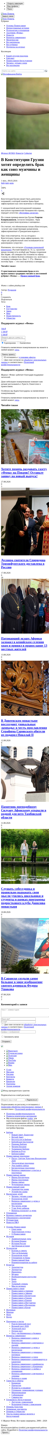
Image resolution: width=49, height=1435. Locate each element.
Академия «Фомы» (14, 33)
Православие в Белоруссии (23, 1296)
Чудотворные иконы (20, 1184)
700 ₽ (3, 329)
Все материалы (13, 42)
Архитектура (17, 1267)
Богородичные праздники (23, 1168)
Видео (9, 1317)
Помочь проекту (8, 354)
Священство (16, 1397)
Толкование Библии (20, 1149)
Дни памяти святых (20, 1165)
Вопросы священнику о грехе (24, 1357)
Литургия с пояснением (22, 1402)
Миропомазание (18, 1392)
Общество (10, 318)
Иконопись (16, 1272)
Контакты (10, 1077)
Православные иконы (16, 1175)
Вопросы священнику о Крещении (27, 1366)
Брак (8, 306)
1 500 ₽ (4, 332)
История (10, 1236)
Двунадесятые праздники (22, 1163)
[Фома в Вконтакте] (12, 1051)
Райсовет (10, 58)
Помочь (10, 14)
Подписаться (32, 1100)
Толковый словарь (19, 1284)
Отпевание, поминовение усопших (27, 1390)
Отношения (11, 1213)
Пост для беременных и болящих (26, 1333)
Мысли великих (18, 1286)
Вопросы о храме (19, 1378)
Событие (28, 153)
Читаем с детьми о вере (16, 63)
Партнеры (10, 1084)
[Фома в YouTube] (11, 1060)
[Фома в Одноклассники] (14, 1053)
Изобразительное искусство (23, 1277)
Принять (5, 1433)
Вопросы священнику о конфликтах (27, 1364)
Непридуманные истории (17, 28)
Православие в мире (15, 1288)
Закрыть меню (7, 16)
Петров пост (17, 1331)
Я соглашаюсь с (20, 357)
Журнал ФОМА (8, 153)
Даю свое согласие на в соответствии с (23, 362)
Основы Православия (16, 25)
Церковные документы (16, 1409)
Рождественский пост (21, 1324)
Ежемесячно (25, 343)
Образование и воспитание (18, 1218)
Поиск (9, 9)
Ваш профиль (12, 6)
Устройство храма (19, 1192)
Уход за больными (19, 1253)
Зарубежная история (20, 1246)
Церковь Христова (14, 1407)
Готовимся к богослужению (18, 1400)
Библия (9, 1132)
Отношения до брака (20, 1258)
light (3, 183)
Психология (11, 1248)
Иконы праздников (19, 1180)
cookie (30, 1118)
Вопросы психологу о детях (23, 1210)
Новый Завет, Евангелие (22, 1135)
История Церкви (18, 1241)
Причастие (16, 1385)
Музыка (15, 1274)
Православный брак (30, 276)
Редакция (12, 290)
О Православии (18, 1234)
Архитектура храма (20, 1189)
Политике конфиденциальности (33, 1430)
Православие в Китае (21, 1307)
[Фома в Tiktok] (10, 1058)
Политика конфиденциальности (20, 1114)
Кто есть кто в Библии (21, 1139)
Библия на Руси (18, 1151)
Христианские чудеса (21, 1232)
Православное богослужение (19, 61)
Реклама (10, 1074)
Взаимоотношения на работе (24, 1262)
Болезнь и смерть (19, 1250)
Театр (13, 1281)
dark (7, 183)
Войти (19, 74)
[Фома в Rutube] (10, 1063)
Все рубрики (12, 44)
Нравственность (13, 316)
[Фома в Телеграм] (11, 1055)
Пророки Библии (19, 1144)
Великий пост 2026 (20, 1326)
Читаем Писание (18, 1146)
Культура (10, 1265)
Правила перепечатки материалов (21, 1116)
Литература (16, 1269)
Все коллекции (13, 65)
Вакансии (10, 1081)
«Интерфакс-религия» (28, 213)
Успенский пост (18, 1328)
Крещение (16, 1383)
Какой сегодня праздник (17, 56)
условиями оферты (27, 357)
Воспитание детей (14, 1194)
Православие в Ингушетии (23, 1303)
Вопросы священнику (16, 37)
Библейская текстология (22, 1142)
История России (18, 1243)
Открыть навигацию (15, 3)
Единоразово (10, 343)
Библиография (17, 1154)
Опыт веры (16, 1229)
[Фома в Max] (9, 1065)
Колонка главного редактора (19, 1215)
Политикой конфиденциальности (17, 363)
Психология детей (19, 1199)
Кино (13, 1279)
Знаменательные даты (21, 1239)
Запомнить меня (11, 1037)
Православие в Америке (22, 1291)
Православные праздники (17, 1156)
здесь (17, 350)
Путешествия (12, 1220)
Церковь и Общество (15, 1411)
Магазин (10, 1072)
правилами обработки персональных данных (21, 1107)
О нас (8, 1069)
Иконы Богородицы (20, 1177)
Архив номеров (13, 1086)
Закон (8, 311)
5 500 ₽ (4, 335)
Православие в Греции (21, 1298)
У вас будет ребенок (20, 1208)
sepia (11, 183)
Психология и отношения (17, 30)
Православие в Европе (21, 1300)
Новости (10, 35)
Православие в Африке (21, 1293)
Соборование (17, 1395)
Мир (8, 313)
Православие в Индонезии (23, 1305)
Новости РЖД (12, 1222)
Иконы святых (17, 1182)
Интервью (10, 1310)
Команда (10, 1079)
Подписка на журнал (15, 47)
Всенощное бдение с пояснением (26, 1404)
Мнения (9, 1312)
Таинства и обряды (14, 1381)
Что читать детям (19, 1206)
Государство (11, 309)
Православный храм (15, 1187)
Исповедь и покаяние (21, 1388)
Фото (8, 1314)
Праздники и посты (15, 1321)
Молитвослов (12, 40)
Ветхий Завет (17, 1137)
